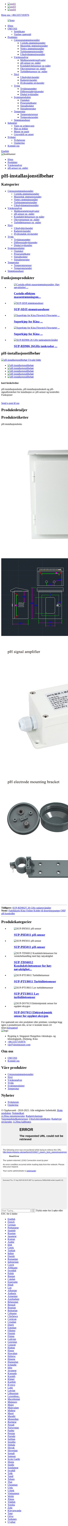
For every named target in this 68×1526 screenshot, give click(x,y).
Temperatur (19, 111)
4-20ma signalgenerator (13, 1116)
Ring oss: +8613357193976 (15, 15)
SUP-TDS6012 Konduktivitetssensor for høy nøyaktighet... (33, 966)
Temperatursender (29, 117)
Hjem (10, 25)
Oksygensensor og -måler (33, 68)
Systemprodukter (22, 97)
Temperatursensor (29, 114)
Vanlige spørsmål (22, 34)
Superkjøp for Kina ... (28, 321)
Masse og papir (21, 131)
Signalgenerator (28, 108)
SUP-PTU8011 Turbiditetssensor (35, 981)
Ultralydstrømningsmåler (32, 54)
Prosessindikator (28, 103)
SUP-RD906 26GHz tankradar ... (35, 346)
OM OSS (12, 28)
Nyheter (12, 137)
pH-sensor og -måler (30, 63)
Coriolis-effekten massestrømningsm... (27, 295)
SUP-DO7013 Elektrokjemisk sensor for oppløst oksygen (33, 1014)
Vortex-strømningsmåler (32, 48)
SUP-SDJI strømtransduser (31, 309)
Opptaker (25, 100)
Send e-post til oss (10, 403)
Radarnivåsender (28, 80)
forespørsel (12, 1027)
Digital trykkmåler (29, 94)
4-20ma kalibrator (22, 1121)
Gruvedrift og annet (24, 134)
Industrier (12, 123)
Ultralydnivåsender (29, 77)
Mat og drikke (21, 128)
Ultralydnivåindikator (39, 1119)
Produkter (12, 37)
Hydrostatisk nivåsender (32, 83)
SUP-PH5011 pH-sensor (29, 934)
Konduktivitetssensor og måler (35, 65)
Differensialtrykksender (32, 91)
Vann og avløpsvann (24, 125)
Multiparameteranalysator (33, 60)
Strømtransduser (22, 120)
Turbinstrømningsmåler (31, 51)
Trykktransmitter (28, 88)
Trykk (17, 85)
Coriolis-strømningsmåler (32, 43)
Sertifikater (19, 31)
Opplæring (19, 143)
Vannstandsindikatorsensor (14, 1119)
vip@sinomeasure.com (19, 1044)
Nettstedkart (18, 1113)
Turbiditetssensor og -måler (33, 71)
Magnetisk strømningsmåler (34, 45)
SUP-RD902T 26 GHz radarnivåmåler (31, 907)
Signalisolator (27, 105)
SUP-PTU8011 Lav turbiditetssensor (26, 995)
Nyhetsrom (19, 140)
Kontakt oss (13, 145)
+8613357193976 (16, 1041)
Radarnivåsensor (34, 1116)
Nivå (16, 74)
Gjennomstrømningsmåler (27, 40)
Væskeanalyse (21, 57)
